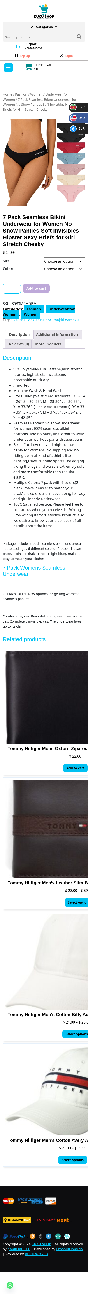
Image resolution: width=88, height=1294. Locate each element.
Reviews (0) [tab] (19, 343)
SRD (78, 107)
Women (36, 94)
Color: (8, 268)
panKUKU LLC (18, 1249)
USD (78, 117)
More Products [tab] (48, 343)
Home (7, 94)
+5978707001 (33, 48)
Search (79, 37)
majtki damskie (66, 319)
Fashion (21, 94)
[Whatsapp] (10, 1285)
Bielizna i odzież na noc (32, 319)
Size (6, 261)
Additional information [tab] (57, 334)
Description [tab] (19, 334)
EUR (78, 128)
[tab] (8, 68)
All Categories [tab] (42, 27)
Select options (73, 1160)
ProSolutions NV (69, 1249)
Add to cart (36, 288)
